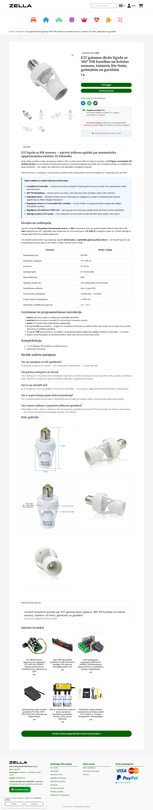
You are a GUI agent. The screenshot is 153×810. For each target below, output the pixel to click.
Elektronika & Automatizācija (93, 98)
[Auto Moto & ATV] (33, 20)
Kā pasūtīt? (54, 771)
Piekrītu (14, 804)
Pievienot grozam (106, 90)
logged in (39, 618)
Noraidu (34, 804)
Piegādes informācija (58, 778)
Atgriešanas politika (57, 781)
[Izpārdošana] (120, 20)
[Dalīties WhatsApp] (89, 103)
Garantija (53, 785)
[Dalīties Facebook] (83, 103)
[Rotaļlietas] (109, 20)
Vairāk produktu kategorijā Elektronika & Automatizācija (76, 733)
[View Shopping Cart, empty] (141, 5)
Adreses (86, 774)
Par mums (54, 768)
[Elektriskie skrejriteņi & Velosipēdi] (59, 20)
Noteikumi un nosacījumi (59, 795)
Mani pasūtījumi (89, 768)
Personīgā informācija (91, 771)
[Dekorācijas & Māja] (46, 20)
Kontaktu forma (21, 789)
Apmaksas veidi (56, 774)
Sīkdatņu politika (56, 791)
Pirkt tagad (106, 85)
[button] (73, 55)
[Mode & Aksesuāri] (84, 20)
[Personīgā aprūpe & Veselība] (96, 20)
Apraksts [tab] (27, 146)
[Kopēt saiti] (95, 103)
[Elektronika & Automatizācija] (72, 20)
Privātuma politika (57, 788)
